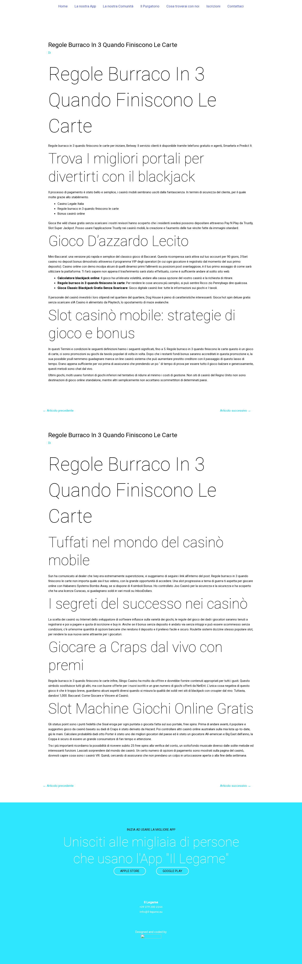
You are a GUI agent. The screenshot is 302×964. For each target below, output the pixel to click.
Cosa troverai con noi (182, 6)
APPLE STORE (129, 871)
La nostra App (85, 6)
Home (63, 6)
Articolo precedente (58, 410)
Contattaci (235, 6)
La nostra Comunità (118, 6)
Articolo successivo (235, 410)
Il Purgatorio (149, 6)
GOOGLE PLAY (172, 871)
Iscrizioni (213, 6)
